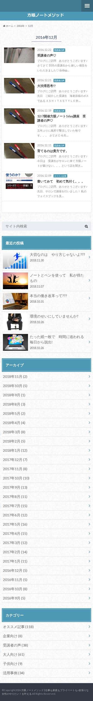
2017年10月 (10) (16, 478)
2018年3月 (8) (14, 432)
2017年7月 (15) (15, 506)
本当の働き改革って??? (48, 298)
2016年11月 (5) (15, 579)
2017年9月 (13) (15, 487)
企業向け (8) (12, 636)
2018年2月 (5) (14, 441)
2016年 (21, 25)
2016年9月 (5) (14, 598)
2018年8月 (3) (14, 404)
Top (89, 697)
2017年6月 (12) (15, 515)
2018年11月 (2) (15, 376)
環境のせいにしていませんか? (54, 319)
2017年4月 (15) (15, 533)
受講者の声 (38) (15, 645)
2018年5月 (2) (14, 413)
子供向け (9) (12, 663)
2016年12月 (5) (15, 570)
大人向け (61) (13, 654)
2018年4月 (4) (14, 422)
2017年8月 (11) (15, 496)
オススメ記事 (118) (18, 626)
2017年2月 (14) (15, 552)
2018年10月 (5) (15, 385)
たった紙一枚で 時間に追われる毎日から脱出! (57, 342)
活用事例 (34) (13, 673)
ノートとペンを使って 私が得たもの (57, 280)
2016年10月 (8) (15, 589)
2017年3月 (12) (15, 542)
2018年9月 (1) (14, 395)
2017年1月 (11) (15, 561)
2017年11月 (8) (15, 469)
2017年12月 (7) (15, 459)
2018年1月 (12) (15, 450)
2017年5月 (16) (15, 524)
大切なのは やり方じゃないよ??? (57, 257)
